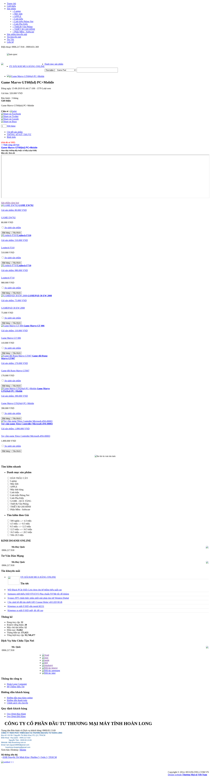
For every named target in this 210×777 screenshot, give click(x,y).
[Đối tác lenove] (50, 668)
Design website (187, 774)
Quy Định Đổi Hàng (16, 716)
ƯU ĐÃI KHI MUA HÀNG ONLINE (27, 66)
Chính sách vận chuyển (17, 703)
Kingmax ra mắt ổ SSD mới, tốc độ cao (25, 610)
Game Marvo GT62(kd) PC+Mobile (17, 403)
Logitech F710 (7, 278)
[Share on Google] (10, 119)
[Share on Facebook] (11, 114)
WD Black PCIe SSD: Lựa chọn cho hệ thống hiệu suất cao (35, 589)
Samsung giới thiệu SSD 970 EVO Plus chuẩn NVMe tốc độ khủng (38, 594)
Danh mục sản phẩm (54, 64)
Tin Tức (10, 39)
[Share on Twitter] (9, 116)
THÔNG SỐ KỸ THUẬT (19, 134)
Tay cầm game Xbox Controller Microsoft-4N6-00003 (25, 436)
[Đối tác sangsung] (51, 670)
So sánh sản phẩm (12, 227)
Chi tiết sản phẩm (15, 132)
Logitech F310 (7, 247)
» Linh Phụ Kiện (20, 24)
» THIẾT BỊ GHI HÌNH (24, 29)
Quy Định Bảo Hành (16, 714)
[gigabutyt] (47, 665)
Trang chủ (11, 3)
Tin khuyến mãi (14, 37)
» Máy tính (17, 14)
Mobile (23, 750)
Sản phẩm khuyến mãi (17, 34)
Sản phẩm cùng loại (10, 202)
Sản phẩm (11, 8)
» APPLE (17, 16)
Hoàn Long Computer (17, 684)
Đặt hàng (11, 126)
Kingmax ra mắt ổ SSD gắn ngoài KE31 (26, 606)
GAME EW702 (8, 217)
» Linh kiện (18, 19)
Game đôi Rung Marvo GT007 (15, 370)
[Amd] (45, 655)
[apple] (45, 660)
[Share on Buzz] (9, 121)
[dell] (45, 663)
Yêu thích (17, 233)
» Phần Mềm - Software (23, 32)
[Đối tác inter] (49, 673)
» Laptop (17, 11)
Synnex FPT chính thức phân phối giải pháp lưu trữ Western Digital (38, 598)
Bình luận (11, 137)
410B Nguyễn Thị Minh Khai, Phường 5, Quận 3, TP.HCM (29, 757)
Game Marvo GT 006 (11, 338)
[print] (13, 111)
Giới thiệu (11, 6)
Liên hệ (10, 42)
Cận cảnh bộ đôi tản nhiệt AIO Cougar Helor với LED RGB (35, 602)
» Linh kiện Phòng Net (23, 21)
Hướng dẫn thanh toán (17, 700)
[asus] (45, 657)
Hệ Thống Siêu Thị (15, 686)
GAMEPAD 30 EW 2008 (13, 308)
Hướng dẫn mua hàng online (20, 698)
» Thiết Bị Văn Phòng (23, 26)
